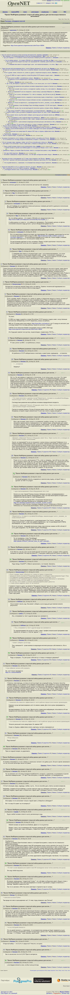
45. (12, 359)
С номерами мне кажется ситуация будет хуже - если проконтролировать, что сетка (31, 64)
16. (8, 698)
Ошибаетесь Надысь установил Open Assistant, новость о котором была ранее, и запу (27, 150)
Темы (57, 970)
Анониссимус (55, 70)
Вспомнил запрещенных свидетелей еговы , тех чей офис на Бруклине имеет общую (28, 154)
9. (9, 338)
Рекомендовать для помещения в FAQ (38, 970)
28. (12, 455)
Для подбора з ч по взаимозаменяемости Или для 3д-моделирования (22, 56)
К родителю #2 (47, 674)
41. (4, 836)
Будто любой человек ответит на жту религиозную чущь (20, 146)
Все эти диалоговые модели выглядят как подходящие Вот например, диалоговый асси (31, 61)
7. (1, 757)
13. (8, 213)
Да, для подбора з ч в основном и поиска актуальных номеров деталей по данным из (28, 57)
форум (48, 3)
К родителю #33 (46, 649)
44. (6, 922)
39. (12, 622)
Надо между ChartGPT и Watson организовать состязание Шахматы (27, 111)
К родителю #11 (46, 742)
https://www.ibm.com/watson (40, 323)
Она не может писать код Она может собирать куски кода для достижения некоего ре (30, 115)
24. (4, 906)
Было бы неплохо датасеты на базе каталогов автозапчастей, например (22, 55)
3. (4, 191)
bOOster (57, 115)
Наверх (54, 187)
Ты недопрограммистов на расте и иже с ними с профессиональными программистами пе (34, 119)
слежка (55, 12)
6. (5, 294)
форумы (5, 12)
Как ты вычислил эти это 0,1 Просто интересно (16, 168)
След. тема (67, 970)
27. (11, 433)
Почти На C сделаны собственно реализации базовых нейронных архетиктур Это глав (27, 160)
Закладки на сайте (6, 992)
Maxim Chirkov (64, 992)
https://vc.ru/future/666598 (13, 672)
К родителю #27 (46, 508)
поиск (25, 12)
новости (39, 3)
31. (6, 733)
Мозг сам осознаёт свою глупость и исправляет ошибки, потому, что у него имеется (32, 89)
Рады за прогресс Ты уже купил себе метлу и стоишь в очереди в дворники (28, 124)
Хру (44, 56)
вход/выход (44, 12)
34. (2, 939)
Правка (54, 47)
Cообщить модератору (63, 47)
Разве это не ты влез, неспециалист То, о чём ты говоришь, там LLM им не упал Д (32, 94)
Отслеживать (66, 23)
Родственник (8, 134)
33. (9, 599)
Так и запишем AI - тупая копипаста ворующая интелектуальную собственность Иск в (32, 121)
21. (9, 547)
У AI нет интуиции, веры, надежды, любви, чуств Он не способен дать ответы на (24, 142)
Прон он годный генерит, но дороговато (14, 135)
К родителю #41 (46, 889)
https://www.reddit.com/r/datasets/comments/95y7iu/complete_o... (28, 219)
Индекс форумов (51, 970)
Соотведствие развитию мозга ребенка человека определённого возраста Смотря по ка (32, 86)
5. (5, 201)
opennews (13, 30)
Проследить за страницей (9, 993)
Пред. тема (61, 970)
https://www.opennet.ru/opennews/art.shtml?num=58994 (27, 45)
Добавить (49, 993)
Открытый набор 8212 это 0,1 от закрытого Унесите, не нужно (19, 166)
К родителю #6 (47, 595)
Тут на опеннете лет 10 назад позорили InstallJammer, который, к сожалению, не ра (26, 139)
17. (2, 781)
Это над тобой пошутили (11, 153)
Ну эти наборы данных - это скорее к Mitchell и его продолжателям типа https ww (27, 60)
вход (52, 0)
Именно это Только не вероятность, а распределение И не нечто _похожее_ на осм (31, 102)
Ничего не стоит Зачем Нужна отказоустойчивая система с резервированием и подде (33, 100)
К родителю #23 (46, 659)
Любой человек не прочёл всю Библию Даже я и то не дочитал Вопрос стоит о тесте (29, 147)
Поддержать (57, 993)
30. (11, 511)
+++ (44, 3)
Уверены (11, 82)
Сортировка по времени (61, 174)
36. (11, 249)
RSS (65, 12)
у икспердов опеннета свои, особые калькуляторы (18, 169)
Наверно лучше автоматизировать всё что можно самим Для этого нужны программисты (30, 128)
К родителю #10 (46, 451)
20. (2, 893)
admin (42, 117)
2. (1, 264)
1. (1, 180)
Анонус (48, 158)
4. (4, 282)
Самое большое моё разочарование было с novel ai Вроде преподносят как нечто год (25, 68)
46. (4, 769)
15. (11, 393)
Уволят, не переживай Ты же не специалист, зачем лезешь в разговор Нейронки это (31, 91)
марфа (38, 146)
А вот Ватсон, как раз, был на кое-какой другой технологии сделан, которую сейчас (30, 108)
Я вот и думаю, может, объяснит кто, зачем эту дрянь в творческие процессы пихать (27, 72)
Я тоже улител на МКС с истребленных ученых (20, 78)
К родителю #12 (46, 729)
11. (4, 663)
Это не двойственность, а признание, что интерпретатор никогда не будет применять (27, 162)
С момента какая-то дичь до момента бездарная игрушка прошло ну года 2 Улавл (28, 112)
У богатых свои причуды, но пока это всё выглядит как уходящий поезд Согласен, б (27, 127)
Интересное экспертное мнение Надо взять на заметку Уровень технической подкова (26, 70)
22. (12, 417)
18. (4, 796)
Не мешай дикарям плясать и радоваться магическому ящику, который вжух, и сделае (34, 97)
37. (11, 611)
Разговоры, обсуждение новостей (15, 21)
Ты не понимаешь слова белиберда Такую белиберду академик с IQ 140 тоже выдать (33, 105)
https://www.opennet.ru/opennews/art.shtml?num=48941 (25, 329)
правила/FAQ (15, 12)
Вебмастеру (65, 993)
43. (4, 949)
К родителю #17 (46, 859)
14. (11, 348)
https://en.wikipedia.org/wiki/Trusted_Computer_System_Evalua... (33, 502)
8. (7, 312)
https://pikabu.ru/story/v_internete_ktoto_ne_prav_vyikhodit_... (32, 541)
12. (6, 678)
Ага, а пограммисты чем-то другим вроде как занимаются (24, 117)
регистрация (57, 0)
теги (53, 3)
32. (9, 229)
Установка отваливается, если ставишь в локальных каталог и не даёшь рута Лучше (25, 138)
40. (6, 809)
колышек (45, 55)
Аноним (52, 68)
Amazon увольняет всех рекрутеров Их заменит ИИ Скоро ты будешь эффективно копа (29, 131)
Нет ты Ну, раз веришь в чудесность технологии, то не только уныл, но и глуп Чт (29, 83)
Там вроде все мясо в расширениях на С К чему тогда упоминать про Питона (23, 158)
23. (8, 570)
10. (9, 372)
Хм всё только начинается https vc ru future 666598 (17, 126)
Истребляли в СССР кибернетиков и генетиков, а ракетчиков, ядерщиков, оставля (30, 79)
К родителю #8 (47, 389)
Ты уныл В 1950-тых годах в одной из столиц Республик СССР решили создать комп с (29, 75)
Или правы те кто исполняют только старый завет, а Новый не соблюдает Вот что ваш (27, 143)
